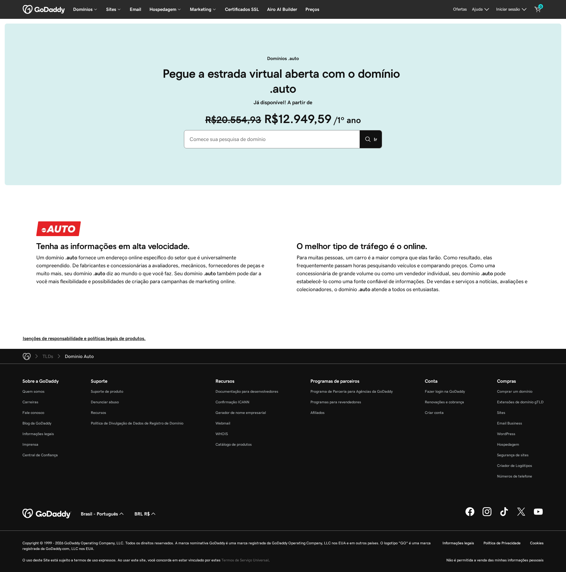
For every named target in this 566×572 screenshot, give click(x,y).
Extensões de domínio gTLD (520, 402)
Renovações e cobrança (444, 402)
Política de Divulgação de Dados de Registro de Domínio (137, 423)
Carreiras (30, 402)
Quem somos (33, 391)
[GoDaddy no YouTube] (538, 515)
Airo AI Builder (282, 9)
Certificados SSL (242, 9)
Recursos (98, 413)
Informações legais (38, 434)
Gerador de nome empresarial (240, 413)
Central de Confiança (40, 455)
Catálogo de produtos (233, 444)
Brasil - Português (99, 513)
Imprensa (30, 444)
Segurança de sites (513, 455)
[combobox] (272, 139)
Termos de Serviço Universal (245, 560)
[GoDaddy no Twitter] (521, 515)
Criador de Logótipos (514, 465)
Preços (312, 9)
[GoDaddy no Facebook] (470, 515)
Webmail (222, 423)
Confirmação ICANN (232, 402)
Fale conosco (33, 413)
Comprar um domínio (514, 391)
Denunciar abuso (105, 402)
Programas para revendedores (335, 402)
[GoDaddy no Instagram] (487, 515)
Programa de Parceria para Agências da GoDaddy (351, 391)
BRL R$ (142, 513)
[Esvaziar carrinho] (538, 9)
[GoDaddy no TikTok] (504, 515)
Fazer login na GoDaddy (445, 391)
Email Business (509, 423)
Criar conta (434, 413)
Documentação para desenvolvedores (246, 391)
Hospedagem (508, 444)
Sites (501, 413)
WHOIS (221, 434)
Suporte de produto (107, 391)
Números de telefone (514, 476)
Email (135, 9)
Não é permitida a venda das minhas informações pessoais (495, 560)
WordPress (506, 434)
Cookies (537, 543)
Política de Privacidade (502, 543)
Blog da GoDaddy (36, 423)
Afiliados (317, 413)
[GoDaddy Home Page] (46, 514)
